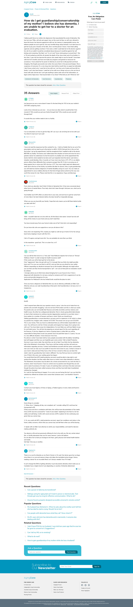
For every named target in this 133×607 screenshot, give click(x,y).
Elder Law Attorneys (58, 589)
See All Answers (28, 474)
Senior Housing (93, 27)
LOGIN (104, 2)
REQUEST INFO (96, 61)
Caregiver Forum (57, 585)
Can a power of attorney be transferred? (41, 490)
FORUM (72, 2)
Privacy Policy (93, 57)
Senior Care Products (59, 592)
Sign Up (96, 566)
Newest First (65, 93)
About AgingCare (85, 590)
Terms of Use (63, 604)
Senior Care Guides (58, 587)
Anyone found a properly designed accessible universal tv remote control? (53, 500)
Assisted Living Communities (31, 589)
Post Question (71, 552)
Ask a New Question (59, 85)
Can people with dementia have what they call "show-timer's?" (49, 513)
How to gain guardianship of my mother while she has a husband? (51, 540)
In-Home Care (92, 25)
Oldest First (76, 93)
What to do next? (33, 536)
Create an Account (85, 588)
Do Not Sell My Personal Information (81, 604)
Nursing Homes (28, 594)
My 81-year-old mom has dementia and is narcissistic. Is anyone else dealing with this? (52, 518)
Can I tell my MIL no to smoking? (38, 532)
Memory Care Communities (30, 592)
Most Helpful (53, 93)
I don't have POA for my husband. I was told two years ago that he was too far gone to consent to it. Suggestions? (54, 527)
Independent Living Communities (32, 587)
